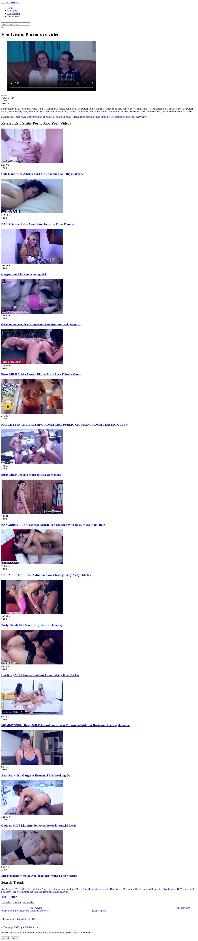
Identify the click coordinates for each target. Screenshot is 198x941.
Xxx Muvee (89, 889)
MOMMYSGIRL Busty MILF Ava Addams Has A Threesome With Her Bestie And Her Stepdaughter (65, 725)
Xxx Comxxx (8, 889)
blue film (17, 902)
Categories (12, 10)
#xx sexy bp (52, 116)
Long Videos (13, 13)
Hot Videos (13, 16)
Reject (15, 938)
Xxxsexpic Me (102, 889)
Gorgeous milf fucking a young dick (24, 274)
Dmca (35, 919)
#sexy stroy (141, 116)
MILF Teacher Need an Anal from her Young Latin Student (39, 875)
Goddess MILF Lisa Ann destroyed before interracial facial (38, 825)
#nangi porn (84, 116)
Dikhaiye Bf (116, 889)
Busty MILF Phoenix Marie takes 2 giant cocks (31, 474)
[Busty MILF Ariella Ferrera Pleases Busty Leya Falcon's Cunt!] (32, 363)
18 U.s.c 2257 (8, 919)
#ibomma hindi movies (102, 116)
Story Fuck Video (14, 891)
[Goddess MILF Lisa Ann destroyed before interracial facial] (32, 814)
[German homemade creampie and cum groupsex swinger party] (32, 312)
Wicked (5, 910)
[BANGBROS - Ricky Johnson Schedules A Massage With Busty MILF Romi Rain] (32, 513)
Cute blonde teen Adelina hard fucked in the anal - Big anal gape (42, 174)
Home (10, 7)
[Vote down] (5, 95)
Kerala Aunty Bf (171, 889)
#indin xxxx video (68, 116)
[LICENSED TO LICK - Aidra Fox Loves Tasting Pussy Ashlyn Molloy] (32, 563)
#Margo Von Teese (10, 116)
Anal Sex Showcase (40, 910)
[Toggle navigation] (19, 3)
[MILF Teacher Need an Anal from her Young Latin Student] (32, 864)
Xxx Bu (46, 889)
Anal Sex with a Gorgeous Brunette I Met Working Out (36, 775)
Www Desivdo (22, 889)
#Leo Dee (26, 116)
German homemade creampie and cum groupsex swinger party (41, 324)
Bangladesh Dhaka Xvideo (56, 891)
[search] (2, 27)
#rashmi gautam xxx (125, 116)
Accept (5, 938)
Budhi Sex (36, 889)
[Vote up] (2, 95)
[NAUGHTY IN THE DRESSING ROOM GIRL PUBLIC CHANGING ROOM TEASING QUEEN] (32, 413)
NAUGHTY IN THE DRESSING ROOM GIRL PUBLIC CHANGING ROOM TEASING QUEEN (64, 424)
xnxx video (28, 902)
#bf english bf (38, 116)
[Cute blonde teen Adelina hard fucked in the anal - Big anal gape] (32, 162)
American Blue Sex (33, 891)
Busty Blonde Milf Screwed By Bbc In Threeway (32, 625)
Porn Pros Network (19, 910)
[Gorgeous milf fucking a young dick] (32, 262)
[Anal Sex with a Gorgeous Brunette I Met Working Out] (32, 764)
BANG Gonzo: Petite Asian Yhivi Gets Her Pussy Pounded (38, 224)
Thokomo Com (57, 889)
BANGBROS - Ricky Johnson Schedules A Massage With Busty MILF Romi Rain (53, 524)
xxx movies (36, 908)
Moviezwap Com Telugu (135, 889)
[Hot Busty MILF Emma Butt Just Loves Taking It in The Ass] (32, 663)
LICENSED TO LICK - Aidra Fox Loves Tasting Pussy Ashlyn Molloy (46, 575)
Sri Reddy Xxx (155, 889)
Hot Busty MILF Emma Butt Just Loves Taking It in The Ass (40, 675)
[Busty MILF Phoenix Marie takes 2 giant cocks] (32, 463)
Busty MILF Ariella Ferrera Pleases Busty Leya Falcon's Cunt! (41, 374)
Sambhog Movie (74, 889)
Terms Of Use (23, 919)
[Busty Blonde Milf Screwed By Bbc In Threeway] (32, 613)
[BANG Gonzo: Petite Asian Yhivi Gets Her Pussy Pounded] (32, 212)
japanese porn (183, 908)
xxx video (6, 902)
